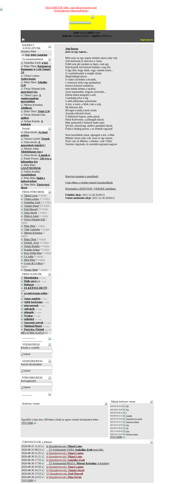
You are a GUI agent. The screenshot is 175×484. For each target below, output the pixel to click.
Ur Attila (28, 256)
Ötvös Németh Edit (34, 219)
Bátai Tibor (30, 239)
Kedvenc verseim (132, 434)
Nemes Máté (31, 269)
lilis (127, 425)
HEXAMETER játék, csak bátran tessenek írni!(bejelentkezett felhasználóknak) (71, 9)
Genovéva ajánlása (132, 422)
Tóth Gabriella (32, 229)
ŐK (127, 406)
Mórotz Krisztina (33, 232)
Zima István (30, 212)
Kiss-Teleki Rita (33, 253)
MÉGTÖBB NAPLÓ (32, 332)
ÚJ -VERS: (75, 449)
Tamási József (31, 205)
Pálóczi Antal (31, 216)
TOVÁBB (27, 423)
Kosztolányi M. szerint (134, 419)
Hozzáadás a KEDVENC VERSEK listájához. (90, 188)
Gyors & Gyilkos (33, 263)
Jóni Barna (71, 48)
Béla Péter (29, 259)
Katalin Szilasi (32, 249)
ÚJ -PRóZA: (77, 463)
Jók (127, 410)
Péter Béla (29, 226)
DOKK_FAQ (31, 242)
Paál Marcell (31, 209)
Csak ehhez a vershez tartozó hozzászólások (89, 182)
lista (127, 431)
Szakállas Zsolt (32, 202)
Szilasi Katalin (32, 246)
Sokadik (129, 416)
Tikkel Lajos (31, 195)
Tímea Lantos (31, 199)
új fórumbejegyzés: (64, 446)
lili (127, 428)
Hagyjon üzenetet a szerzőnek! (81, 176)
